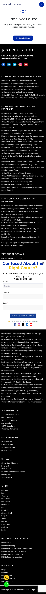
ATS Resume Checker (10, 414)
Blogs (3, 570)
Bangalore (5, 501)
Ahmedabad (6, 513)
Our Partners (6, 442)
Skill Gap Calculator (9, 420)
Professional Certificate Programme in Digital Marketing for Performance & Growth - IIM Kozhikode (20, 231)
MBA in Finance (7, 543)
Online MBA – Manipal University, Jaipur (17, 173)
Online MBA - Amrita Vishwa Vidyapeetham (19, 113)
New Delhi (5, 510)
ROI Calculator (7, 417)
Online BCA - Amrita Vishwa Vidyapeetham (19, 83)
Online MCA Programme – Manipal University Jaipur (22, 176)
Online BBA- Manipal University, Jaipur (16, 89)
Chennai (4, 496)
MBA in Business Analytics (11, 557)
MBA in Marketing (8, 545)
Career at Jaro (7, 444)
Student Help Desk (8, 447)
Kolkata (4, 521)
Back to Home (24, 38)
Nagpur (4, 516)
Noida (3, 507)
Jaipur (3, 518)
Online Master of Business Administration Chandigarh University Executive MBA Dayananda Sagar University (21, 187)
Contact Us (6, 469)
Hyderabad (5, 499)
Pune (3, 493)
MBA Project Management (12, 554)
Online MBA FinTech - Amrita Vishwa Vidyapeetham (22, 122)
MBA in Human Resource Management (17, 548)
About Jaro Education (10, 463)
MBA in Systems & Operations (13, 551)
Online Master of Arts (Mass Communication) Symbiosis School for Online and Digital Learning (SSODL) (21, 156)
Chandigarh (6, 524)
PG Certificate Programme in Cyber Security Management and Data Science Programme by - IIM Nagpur (21, 393)
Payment (5, 466)
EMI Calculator (7, 423)
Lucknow (4, 527)
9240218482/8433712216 (14, 58)
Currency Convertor (9, 429)
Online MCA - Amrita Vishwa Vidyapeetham (19, 116)
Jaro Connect (7, 581)
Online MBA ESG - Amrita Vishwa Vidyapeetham (20, 119)
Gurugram (5, 504)
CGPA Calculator (8, 426)
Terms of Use (6, 477)
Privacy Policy (7, 474)
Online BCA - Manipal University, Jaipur (17, 92)
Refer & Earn (6, 450)
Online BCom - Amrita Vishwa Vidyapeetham (20, 86)
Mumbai (4, 490)
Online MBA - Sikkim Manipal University (17, 179)
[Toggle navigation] (41, 4)
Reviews (4, 572)
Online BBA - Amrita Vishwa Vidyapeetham (18, 81)
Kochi (3, 530)
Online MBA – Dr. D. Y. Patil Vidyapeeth (16, 181)
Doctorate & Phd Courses (11, 258)
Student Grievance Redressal (13, 471)
